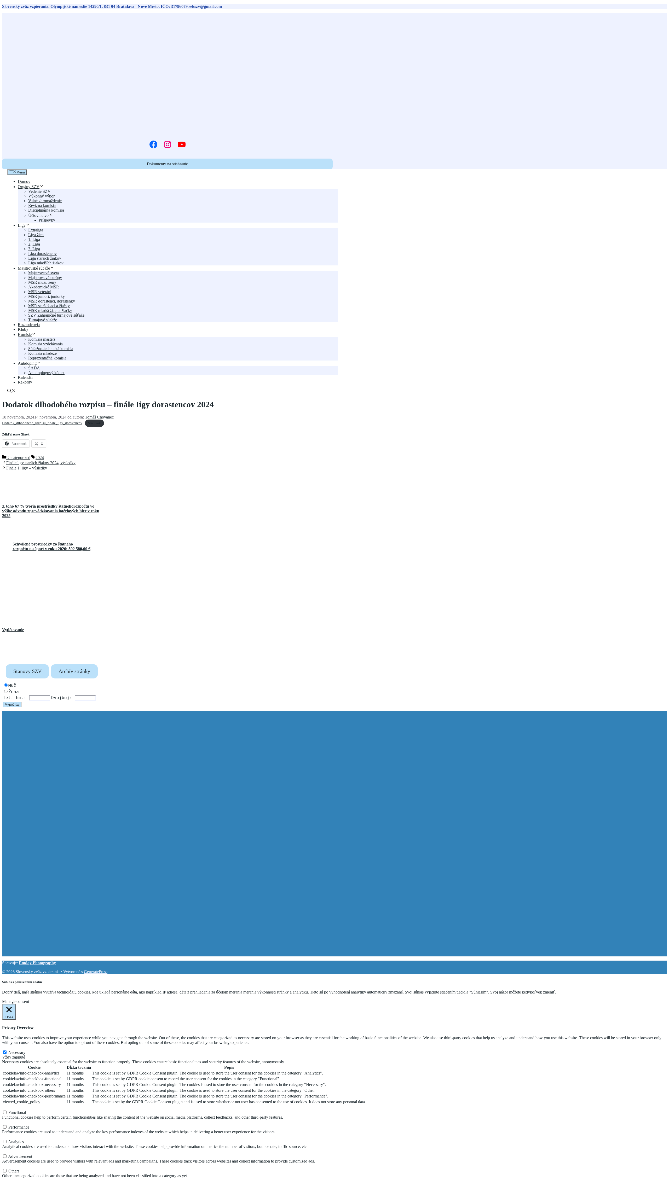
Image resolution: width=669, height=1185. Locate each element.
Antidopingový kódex (46, 372)
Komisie (25, 334)
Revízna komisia (42, 205)
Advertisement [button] (14, 1151)
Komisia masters (41, 339)
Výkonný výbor (41, 196)
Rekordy (25, 382)
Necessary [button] (10, 1047)
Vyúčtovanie (13, 630)
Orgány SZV (28, 186)
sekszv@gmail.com (205, 6)
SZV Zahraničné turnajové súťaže (56, 315)
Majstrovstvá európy (45, 277)
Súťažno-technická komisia (50, 348)
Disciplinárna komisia (46, 210)
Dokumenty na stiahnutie (167, 164)
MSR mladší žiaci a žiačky (50, 310)
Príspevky (47, 220)
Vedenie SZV (39, 191)
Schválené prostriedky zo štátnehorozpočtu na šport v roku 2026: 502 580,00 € (51, 546)
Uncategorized (18, 457)
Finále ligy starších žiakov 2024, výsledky (41, 463)
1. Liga (34, 239)
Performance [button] (12, 1122)
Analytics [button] (10, 1136)
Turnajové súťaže (42, 320)
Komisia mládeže (42, 353)
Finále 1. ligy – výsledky (26, 468)
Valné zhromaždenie (45, 201)
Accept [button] (34, 997)
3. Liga (34, 249)
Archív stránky (74, 671)
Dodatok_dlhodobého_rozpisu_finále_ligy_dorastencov (42, 423)
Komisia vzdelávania (45, 344)
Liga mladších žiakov (46, 263)
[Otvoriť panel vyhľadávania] (11, 391)
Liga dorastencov (42, 253)
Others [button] (7, 1166)
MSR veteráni (39, 291)
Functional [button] (11, 1107)
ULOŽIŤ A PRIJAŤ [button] (19, 1180)
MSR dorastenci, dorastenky (51, 301)
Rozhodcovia (29, 324)
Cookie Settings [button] (15, 997)
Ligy (22, 225)
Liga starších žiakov (44, 258)
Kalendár (25, 377)
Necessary (16, 1052)
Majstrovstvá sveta (43, 273)
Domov (24, 181)
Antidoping (27, 363)
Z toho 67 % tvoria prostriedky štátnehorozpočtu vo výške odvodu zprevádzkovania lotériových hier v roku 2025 (50, 511)
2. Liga (34, 244)
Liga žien (36, 235)
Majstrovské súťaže (34, 268)
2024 (40, 457)
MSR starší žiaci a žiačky (49, 306)
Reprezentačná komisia (47, 358)
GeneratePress (95, 971)
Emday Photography (37, 963)
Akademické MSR (43, 287)
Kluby (23, 329)
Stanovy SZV (27, 671)
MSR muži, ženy (42, 282)
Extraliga (35, 230)
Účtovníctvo (38, 215)
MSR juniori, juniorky (46, 296)
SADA (34, 368)
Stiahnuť (94, 423)
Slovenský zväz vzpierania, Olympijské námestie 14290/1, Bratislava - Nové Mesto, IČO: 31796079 (95, 6)
